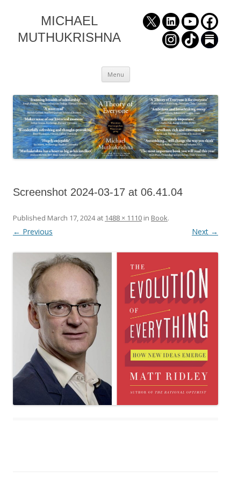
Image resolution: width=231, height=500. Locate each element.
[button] (115, 328)
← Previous (33, 231)
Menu (115, 74)
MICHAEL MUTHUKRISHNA (69, 29)
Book (159, 218)
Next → (205, 231)
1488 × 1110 (123, 218)
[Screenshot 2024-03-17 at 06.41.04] (115, 328)
